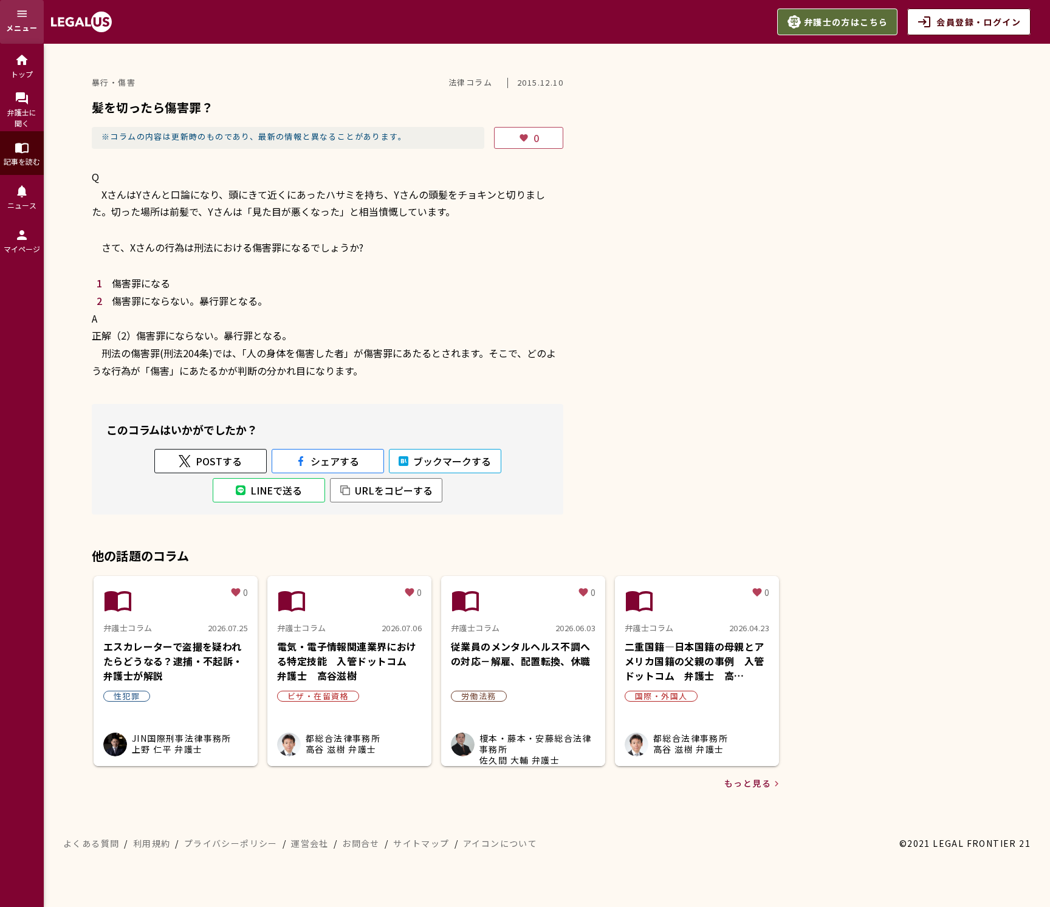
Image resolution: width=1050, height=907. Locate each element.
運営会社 (310, 843)
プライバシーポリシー (231, 843)
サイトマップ (421, 843)
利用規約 (152, 843)
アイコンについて (500, 843)
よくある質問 (91, 843)
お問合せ (361, 843)
